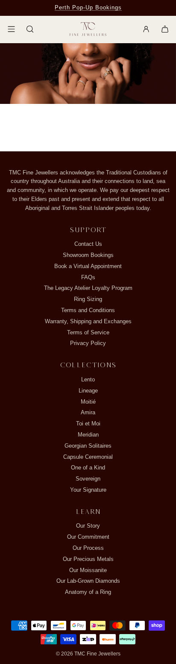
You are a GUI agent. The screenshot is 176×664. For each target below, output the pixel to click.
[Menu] (11, 29)
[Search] (30, 29)
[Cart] (164, 29)
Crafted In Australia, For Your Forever (88, 7)
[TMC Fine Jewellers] (88, 29)
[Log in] (146, 29)
